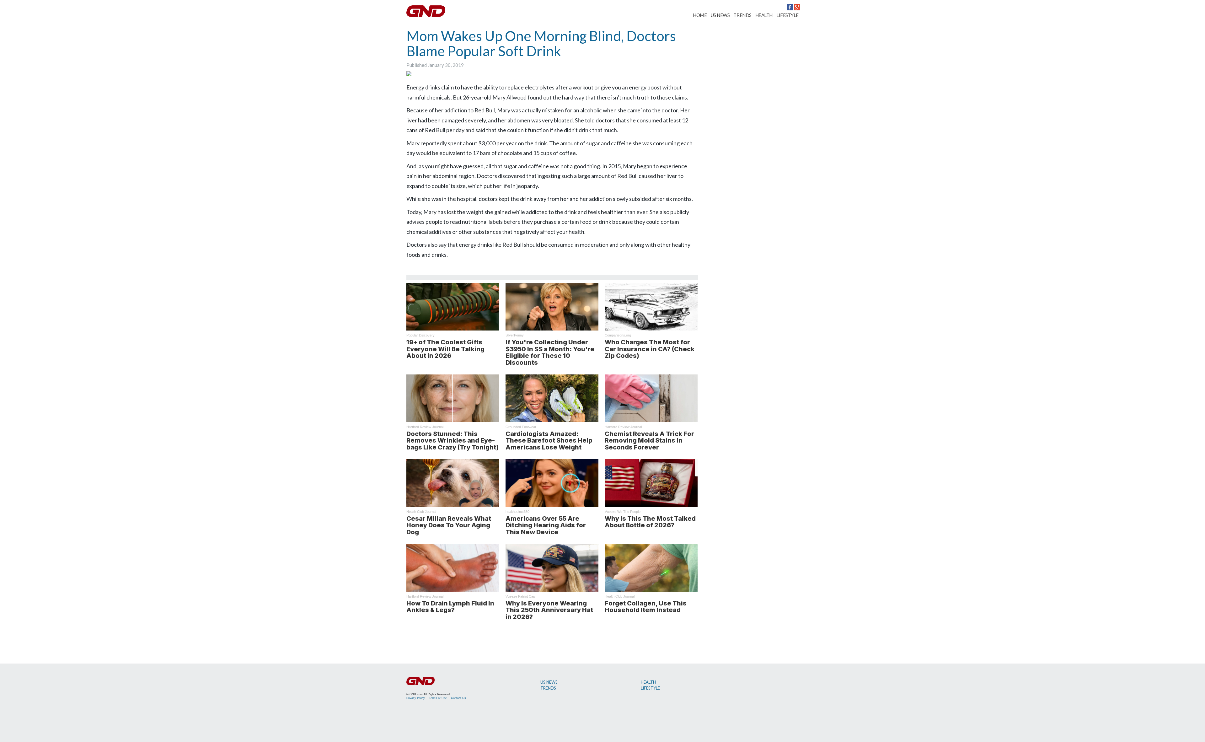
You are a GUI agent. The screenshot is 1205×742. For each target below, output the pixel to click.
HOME (700, 15)
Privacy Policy (415, 698)
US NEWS (720, 15)
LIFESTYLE (787, 15)
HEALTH (764, 15)
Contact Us (458, 698)
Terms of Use (438, 698)
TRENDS (742, 15)
